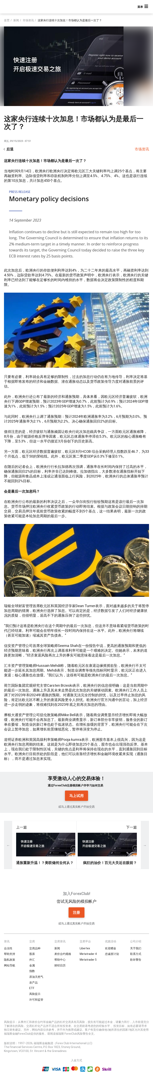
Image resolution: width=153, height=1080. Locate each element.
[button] (143, 7)
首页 (7, 20)
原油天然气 (36, 976)
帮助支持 (9, 953)
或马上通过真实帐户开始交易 (76, 806)
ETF (31, 988)
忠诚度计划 (112, 953)
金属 (32, 965)
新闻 (16, 20)
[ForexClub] (18, 6)
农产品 (33, 982)
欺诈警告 (135, 959)
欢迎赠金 (110, 948)
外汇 (32, 959)
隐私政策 (9, 959)
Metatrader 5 (88, 959)
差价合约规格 (62, 953)
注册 (76, 912)
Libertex (85, 948)
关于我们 (135, 948)
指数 (32, 971)
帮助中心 (60, 959)
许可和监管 (36, 999)
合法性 (8, 948)
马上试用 (76, 796)
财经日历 (60, 965)
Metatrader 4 (88, 953)
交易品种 (34, 948)
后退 (10, 149)
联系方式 (135, 953)
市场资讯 (28, 20)
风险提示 (34, 993)
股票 (32, 953)
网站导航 (9, 965)
